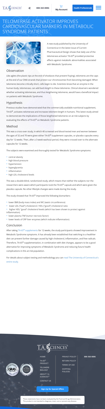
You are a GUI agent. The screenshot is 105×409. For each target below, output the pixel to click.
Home (42, 356)
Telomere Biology (44, 368)
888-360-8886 (42, 8)
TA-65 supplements (28, 230)
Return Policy (69, 360)
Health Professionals (83, 8)
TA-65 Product (44, 361)
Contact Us (45, 381)
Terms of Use (68, 365)
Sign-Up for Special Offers (52, 389)
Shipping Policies (66, 370)
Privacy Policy (69, 356)
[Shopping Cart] (61, 6)
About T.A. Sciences (45, 375)
